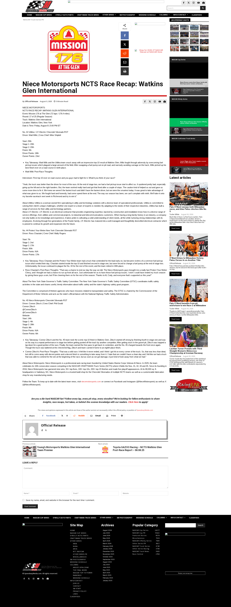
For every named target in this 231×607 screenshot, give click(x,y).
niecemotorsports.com (91, 381)
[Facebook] (184, 3)
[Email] (125, 62)
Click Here (133, 402)
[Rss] (43, 578)
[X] (125, 44)
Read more (176, 228)
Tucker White (174, 214)
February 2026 (108, 546)
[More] (122, 415)
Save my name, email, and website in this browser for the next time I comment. (60, 500)
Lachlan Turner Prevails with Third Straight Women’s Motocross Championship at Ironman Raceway (186, 350)
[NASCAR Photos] (203, 3)
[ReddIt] (125, 53)
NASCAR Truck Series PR (33, 20)
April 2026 (106, 541)
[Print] (125, 71)
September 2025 (109, 559)
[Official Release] (31, 429)
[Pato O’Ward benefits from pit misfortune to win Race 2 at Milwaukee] (189, 290)
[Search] (203, 8)
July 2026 (106, 533)
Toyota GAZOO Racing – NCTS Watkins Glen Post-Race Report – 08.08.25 (137, 449)
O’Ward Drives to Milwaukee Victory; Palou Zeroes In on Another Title (187, 259)
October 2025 (108, 557)
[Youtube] (198, 3)
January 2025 (107, 580)
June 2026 (106, 535)
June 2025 (106, 567)
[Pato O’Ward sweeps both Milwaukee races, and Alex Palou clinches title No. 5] (189, 193)
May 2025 (106, 570)
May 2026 (106, 538)
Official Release (31, 101)
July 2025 (106, 565)
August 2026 (107, 530)
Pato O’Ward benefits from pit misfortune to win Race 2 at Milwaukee (188, 304)
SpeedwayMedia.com (145, 410)
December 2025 (108, 551)
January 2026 (107, 549)
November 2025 (108, 554)
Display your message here (185, 573)
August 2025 (107, 562)
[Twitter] (188, 3)
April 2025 (106, 573)
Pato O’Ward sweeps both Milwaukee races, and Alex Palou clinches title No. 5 (188, 209)
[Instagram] (193, 3)
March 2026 (107, 543)
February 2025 (108, 578)
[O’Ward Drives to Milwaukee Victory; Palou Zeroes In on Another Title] (189, 244)
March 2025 (107, 575)
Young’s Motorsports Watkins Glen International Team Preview (63, 449)
